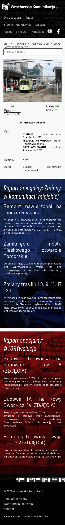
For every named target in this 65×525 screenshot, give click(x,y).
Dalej (50, 106)
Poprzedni (12, 110)
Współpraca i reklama (18, 504)
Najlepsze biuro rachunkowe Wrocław (26, 516)
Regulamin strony (15, 499)
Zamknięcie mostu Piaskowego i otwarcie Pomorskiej (32, 249)
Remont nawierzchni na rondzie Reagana (32, 209)
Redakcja (37, 31)
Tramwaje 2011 (40, 43)
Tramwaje (20, 43)
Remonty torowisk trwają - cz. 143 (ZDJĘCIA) (32, 439)
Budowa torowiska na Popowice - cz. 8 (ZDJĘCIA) (32, 364)
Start (6, 43)
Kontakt (8, 509)
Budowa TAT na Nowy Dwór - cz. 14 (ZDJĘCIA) (32, 402)
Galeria (40, 24)
